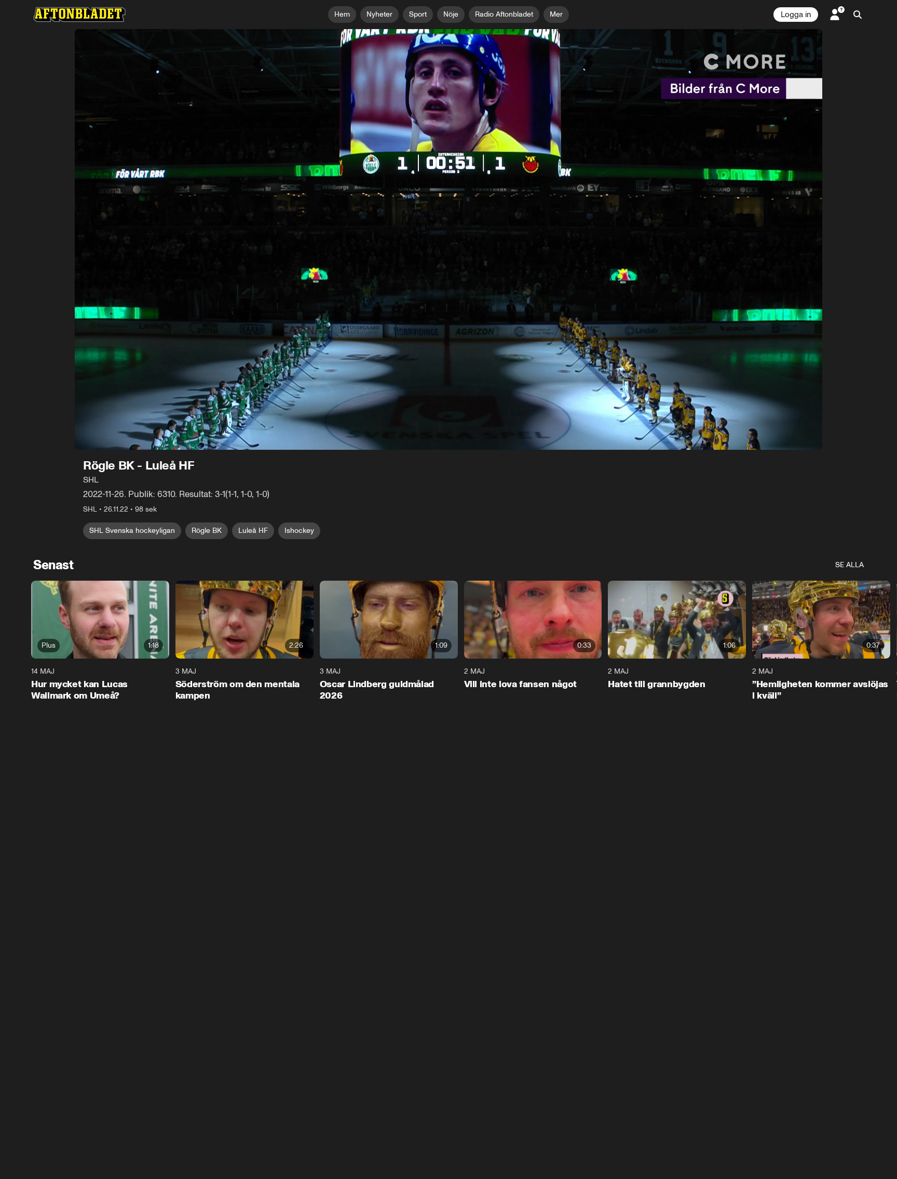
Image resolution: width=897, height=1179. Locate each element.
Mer (556, 14)
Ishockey (299, 530)
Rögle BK (207, 530)
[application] (448, 239)
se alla (849, 564)
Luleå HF (253, 530)
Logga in (796, 14)
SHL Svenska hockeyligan (132, 530)
